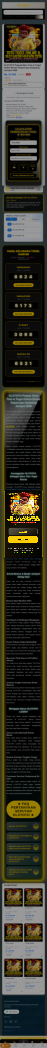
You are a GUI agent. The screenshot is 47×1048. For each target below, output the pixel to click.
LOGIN (23, 531)
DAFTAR (23, 539)
